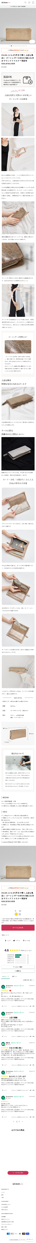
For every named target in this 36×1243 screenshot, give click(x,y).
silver (19, 914)
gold (16, 914)
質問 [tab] (13, 976)
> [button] (22, 1121)
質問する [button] (18, 971)
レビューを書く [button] (19, 967)
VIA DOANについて (5, 1204)
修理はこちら (4, 1229)
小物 (2, 1197)
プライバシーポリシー (6, 1224)
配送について (5, 935)
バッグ (3, 1192)
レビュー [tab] (4, 976)
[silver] (4, 1160)
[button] (31, 1006)
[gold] (2, 1160)
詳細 (27, 50)
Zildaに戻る (19, 1172)
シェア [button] (5, 1006)
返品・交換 (4, 1227)
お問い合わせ (4, 1209)
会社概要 (3, 1216)
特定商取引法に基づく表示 (7, 1221)
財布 (2, 1194)
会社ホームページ (5, 1219)
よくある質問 (4, 1207)
